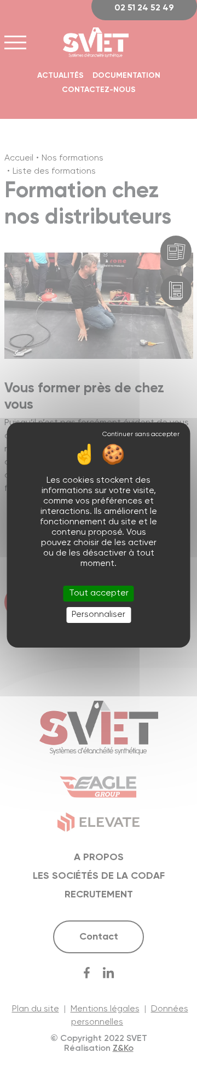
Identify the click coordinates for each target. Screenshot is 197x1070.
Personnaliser (98, 614)
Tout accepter (99, 593)
